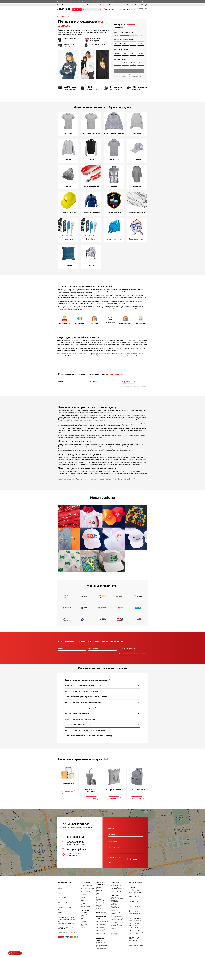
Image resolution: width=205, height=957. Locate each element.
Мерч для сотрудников (102, 921)
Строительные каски (116, 916)
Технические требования (64, 907)
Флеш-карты (101, 912)
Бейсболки (114, 909)
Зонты (97, 893)
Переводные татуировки (87, 888)
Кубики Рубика (100, 902)
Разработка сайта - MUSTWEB (67, 932)
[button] (102, 680)
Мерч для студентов (101, 933)
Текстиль (115, 895)
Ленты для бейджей (116, 912)
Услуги (60, 888)
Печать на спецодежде (117, 918)
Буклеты (83, 903)
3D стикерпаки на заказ (87, 885)
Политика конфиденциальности (66, 917)
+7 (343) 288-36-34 (134, 906)
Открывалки (99, 897)
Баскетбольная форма (102, 943)
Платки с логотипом (116, 927)
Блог (59, 891)
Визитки (83, 897)
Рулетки (98, 896)
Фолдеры (83, 894)
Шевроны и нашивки (116, 919)
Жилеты (113, 913)
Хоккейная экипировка (102, 945)
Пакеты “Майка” (115, 890)
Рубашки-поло (115, 907)
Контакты (118, 5)
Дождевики (114, 915)
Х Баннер (83, 921)
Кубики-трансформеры (102, 900)
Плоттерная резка (85, 924)
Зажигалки (99, 899)
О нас (58, 5)
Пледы (113, 930)
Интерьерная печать (86, 916)
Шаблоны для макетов (64, 904)
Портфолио (103, 5)
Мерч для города (100, 934)
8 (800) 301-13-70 (111, 9)
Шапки (113, 910)
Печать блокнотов (85, 891)
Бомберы (113, 906)
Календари (84, 890)
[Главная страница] (57, 16)
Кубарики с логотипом (87, 893)
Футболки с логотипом (117, 898)
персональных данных (124, 387)
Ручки (97, 888)
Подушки (113, 928)
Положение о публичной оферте (66, 919)
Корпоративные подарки (102, 923)
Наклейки (83, 887)
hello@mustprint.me (126, 9)
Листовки (83, 896)
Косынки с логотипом (116, 925)
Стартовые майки (100, 950)
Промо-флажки (85, 904)
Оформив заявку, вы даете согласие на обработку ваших (124, 863)
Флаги (113, 921)
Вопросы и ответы (62, 902)
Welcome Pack (100, 920)
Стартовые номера (101, 948)
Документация (80, 5)
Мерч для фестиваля (101, 926)
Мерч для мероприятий (102, 924)
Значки (98, 891)
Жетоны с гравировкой (102, 885)
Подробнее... (110, 1)
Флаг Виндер (114, 924)
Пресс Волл (84, 918)
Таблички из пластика (86, 922)
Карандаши (99, 890)
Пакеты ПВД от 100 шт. (117, 887)
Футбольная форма (101, 942)
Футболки (113, 897)
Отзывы (111, 5)
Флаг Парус (114, 922)
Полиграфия (85, 882)
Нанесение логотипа (68, 5)
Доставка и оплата (92, 5)
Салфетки (98, 908)
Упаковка (115, 882)
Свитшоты (114, 904)
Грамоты (83, 900)
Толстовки (114, 903)
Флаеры (83, 901)
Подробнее (68, 798)
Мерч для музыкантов (101, 931)
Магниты (98, 906)
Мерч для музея (100, 927)
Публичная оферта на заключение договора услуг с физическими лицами (67, 923)
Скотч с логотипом (116, 891)
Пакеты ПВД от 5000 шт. (117, 888)
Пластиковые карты (86, 906)
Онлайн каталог (16, 953)
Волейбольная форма (101, 946)
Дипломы (83, 899)
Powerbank (115, 934)
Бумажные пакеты (116, 885)
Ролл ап (83, 919)
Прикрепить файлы (115, 857)
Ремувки (98, 887)
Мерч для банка (100, 930)
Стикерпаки (84, 884)
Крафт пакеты (114, 884)
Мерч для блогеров (101, 929)
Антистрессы (99, 894)
